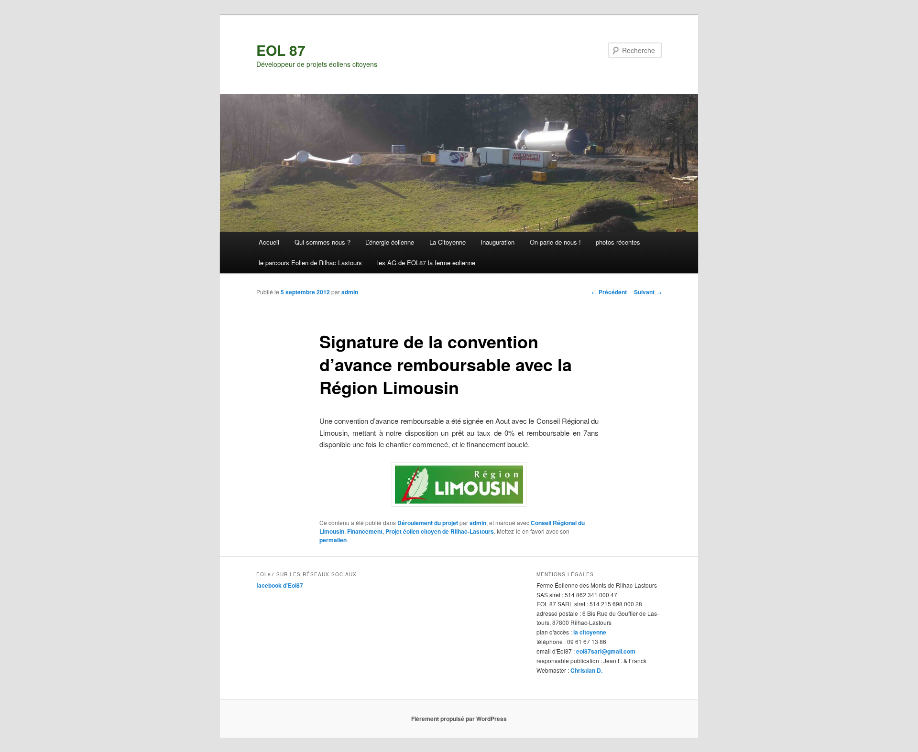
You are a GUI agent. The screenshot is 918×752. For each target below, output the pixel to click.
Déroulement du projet (427, 522)
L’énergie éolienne (389, 242)
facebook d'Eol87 (279, 585)
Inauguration (497, 242)
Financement (364, 531)
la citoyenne (589, 632)
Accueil (269, 242)
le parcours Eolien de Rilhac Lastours (310, 262)
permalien (333, 540)
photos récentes (618, 242)
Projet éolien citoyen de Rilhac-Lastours (439, 531)
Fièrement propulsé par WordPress (459, 718)
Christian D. (586, 670)
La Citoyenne (447, 242)
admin (349, 292)
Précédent (609, 292)
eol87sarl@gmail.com (605, 651)
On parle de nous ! (555, 242)
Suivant (648, 292)
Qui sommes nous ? (322, 242)
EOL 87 (281, 50)
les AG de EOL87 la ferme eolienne (426, 262)
